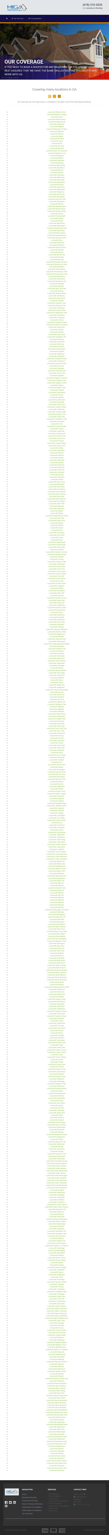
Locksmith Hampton (56, 646)
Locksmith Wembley (56, 1381)
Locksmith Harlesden (57, 656)
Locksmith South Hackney (56, 1168)
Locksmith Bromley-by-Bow (56, 264)
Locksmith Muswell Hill (56, 917)
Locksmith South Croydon (56, 1166)
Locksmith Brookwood (56, 277)
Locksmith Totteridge (57, 1294)
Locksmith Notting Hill (56, 994)
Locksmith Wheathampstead (56, 1424)
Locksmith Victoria (57, 1328)
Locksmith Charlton (56, 332)
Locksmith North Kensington (56, 970)
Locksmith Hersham (56, 697)
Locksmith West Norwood (56, 1405)
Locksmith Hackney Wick (56, 632)
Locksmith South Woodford (57, 1188)
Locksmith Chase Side (56, 334)
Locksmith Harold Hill (57, 658)
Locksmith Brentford (56, 245)
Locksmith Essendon (57, 533)
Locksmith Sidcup (56, 1147)
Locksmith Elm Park (56, 518)
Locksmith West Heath (56, 1398)
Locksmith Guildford (56, 625)
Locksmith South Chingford (57, 1163)
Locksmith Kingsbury (57, 796)
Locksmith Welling (57, 1374)
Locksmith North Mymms (56, 975)
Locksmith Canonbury (57, 308)
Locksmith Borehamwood (56, 235)
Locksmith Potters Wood (56, 1052)
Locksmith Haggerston (56, 634)
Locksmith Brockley (56, 257)
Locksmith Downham (56, 472)
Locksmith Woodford (57, 1458)
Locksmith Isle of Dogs (56, 755)
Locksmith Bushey (57, 291)
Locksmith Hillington (56, 711)
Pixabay (9, 78)
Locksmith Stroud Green (57, 1236)
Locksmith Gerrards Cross (56, 598)
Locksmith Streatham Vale (56, 1234)
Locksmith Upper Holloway (57, 1311)
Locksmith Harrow (56, 668)
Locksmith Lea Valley (57, 818)
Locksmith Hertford (56, 699)
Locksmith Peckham (56, 1019)
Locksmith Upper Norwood (57, 1313)
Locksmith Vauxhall (56, 1325)
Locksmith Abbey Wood (57, 112)
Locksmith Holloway (56, 721)
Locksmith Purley (56, 1060)
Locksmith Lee (56, 823)
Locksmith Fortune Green (56, 574)
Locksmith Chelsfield (57, 342)
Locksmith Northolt (57, 985)
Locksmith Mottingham (56, 915)
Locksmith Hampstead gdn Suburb (57, 644)
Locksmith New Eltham (56, 934)
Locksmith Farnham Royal (56, 554)
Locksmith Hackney (56, 627)
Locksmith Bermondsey (56, 209)
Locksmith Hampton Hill (57, 649)
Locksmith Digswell (56, 467)
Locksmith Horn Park (56, 731)
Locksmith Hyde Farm (57, 745)
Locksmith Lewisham (57, 828)
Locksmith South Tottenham (56, 1183)
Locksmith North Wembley (57, 977)
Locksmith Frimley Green (56, 583)
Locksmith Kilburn (56, 789)
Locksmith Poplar (56, 1045)
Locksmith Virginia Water (56, 1335)
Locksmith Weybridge (57, 1422)
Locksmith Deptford (56, 465)
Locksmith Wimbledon (56, 1439)
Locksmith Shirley (56, 1139)
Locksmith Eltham (56, 523)
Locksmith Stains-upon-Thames (57, 1207)
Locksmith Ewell (57, 540)
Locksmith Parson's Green (56, 1016)
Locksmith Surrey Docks (57, 1258)
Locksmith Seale (56, 1115)
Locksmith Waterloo (56, 1364)
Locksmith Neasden (56, 922)
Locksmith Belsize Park (57, 199)
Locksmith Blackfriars (57, 223)
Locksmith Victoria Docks (56, 1330)
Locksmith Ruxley (56, 1105)
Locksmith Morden (57, 907)
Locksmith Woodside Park (57, 1463)
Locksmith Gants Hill (56, 593)
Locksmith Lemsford (56, 825)
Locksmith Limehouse (56, 837)
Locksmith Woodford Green (56, 1461)
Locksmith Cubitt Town (56, 446)
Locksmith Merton (56, 886)
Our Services (18, 18)
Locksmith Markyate (56, 873)
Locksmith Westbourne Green (57, 1412)
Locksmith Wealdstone (56, 1369)
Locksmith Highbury (56, 707)
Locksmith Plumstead (57, 1040)
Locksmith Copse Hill (57, 417)
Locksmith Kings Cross (56, 791)
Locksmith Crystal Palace (56, 443)
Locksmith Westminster (57, 1417)
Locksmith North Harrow (57, 968)
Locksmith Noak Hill (56, 948)
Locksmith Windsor (56, 1449)
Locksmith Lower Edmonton (56, 854)
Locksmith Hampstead (56, 641)
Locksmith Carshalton (57, 315)
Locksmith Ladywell (56, 808)
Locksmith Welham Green (56, 1371)
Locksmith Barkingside (56, 165)
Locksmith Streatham (57, 1229)
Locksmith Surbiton (56, 1255)
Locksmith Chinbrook (57, 354)
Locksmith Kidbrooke (57, 786)
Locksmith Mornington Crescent (57, 910)
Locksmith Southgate (57, 1195)
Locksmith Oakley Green (57, 999)
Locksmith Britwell (57, 250)
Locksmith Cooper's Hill (56, 414)
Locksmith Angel (56, 136)
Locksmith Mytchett (56, 919)
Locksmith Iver (56, 762)
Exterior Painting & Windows (32, 1504)
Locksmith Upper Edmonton (56, 1309)
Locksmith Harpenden (57, 663)
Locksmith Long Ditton (56, 847)
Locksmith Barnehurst (57, 168)
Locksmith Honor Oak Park (57, 728)
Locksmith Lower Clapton (56, 852)
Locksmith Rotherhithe (56, 1098)
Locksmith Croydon (56, 441)
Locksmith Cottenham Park (57, 419)
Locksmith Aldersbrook (56, 122)
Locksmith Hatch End (57, 675)
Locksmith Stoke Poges (57, 1221)
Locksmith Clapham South (56, 383)
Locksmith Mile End (56, 890)
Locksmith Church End (56, 373)
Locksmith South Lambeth (56, 1178)
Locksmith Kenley (56, 767)
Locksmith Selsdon (56, 1120)
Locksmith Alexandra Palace (56, 129)
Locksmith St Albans (56, 1200)
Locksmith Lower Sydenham (56, 859)
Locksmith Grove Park (56, 622)
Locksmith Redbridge (57, 1081)
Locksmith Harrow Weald (56, 670)
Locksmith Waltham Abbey (57, 1342)
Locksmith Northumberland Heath (56, 987)
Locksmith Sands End (57, 1113)
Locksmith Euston (56, 538)
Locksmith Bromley (56, 260)
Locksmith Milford (56, 893)
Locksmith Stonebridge (56, 1224)
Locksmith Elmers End (56, 521)
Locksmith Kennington (56, 770)
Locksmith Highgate (56, 709)
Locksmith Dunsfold (56, 477)
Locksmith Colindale (56, 402)
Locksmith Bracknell (56, 243)
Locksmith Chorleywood (57, 371)
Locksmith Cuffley (56, 448)
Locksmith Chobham (56, 368)
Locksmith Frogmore (56, 586)
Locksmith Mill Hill (57, 895)
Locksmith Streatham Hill (56, 1231)
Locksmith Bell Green (57, 194)
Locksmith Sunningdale (56, 1251)
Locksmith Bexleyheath (56, 216)
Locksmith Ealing (56, 479)
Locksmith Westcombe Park (56, 1415)
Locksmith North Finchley (56, 965)
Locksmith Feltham (57, 557)
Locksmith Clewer (56, 395)
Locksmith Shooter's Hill (57, 1142)
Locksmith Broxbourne (56, 279)
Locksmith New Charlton (57, 927)
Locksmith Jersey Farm (56, 765)
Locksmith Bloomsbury (56, 233)
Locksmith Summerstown (56, 1243)
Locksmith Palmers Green (56, 1011)
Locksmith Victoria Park (56, 1333)
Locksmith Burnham (56, 284)
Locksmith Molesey (56, 905)
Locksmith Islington (56, 760)
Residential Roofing (29, 1497)
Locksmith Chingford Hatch (57, 359)
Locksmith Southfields (56, 1192)
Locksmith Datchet (57, 458)
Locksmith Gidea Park (57, 600)
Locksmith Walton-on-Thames (56, 1350)
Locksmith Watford (57, 1367)
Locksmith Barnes (56, 170)
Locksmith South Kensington (56, 1176)
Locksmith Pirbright (56, 1035)
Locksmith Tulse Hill (56, 1299)
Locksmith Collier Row (56, 405)
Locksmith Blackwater (56, 231)
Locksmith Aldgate (57, 127)
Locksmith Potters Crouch (56, 1050)
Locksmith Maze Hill (56, 881)
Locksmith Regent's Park (56, 1084)
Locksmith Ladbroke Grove (57, 806)
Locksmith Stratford (56, 1226)
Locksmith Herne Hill (56, 695)
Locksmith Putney (56, 1062)
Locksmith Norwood (56, 992)
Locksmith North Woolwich (57, 980)
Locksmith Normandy (57, 958)
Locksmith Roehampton (56, 1093)
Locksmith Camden (56, 301)
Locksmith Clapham (56, 376)
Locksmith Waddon (56, 1338)
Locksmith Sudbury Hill (56, 1241)
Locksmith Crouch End (56, 438)
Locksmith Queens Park (57, 1069)
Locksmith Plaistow (56, 1038)
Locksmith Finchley (56, 559)
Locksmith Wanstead (57, 1357)
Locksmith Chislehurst (56, 361)
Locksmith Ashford (57, 148)
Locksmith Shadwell (56, 1130)
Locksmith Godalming (57, 605)
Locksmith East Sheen (56, 501)
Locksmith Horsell (56, 738)
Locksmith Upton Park (56, 1321)
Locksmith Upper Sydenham (56, 1316)
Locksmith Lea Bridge (57, 815)
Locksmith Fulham (56, 588)
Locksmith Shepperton (56, 1137)
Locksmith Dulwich (57, 475)
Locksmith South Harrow (57, 1173)
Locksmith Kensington (56, 777)
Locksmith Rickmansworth (56, 1089)
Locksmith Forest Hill (57, 569)
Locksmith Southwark (57, 1197)
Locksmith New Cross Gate (57, 931)
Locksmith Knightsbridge (56, 803)
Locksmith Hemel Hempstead (57, 690)
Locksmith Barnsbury (57, 175)
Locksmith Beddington (56, 189)
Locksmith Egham (56, 511)
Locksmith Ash (56, 144)
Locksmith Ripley (56, 1091)
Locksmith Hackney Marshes (56, 629)
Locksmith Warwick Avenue (56, 1362)
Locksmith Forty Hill (56, 576)
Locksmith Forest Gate (56, 567)
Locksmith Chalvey (57, 330)
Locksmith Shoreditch (57, 1144)
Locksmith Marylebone (56, 878)
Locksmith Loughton (56, 849)
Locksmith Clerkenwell (56, 392)
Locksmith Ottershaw (57, 1006)
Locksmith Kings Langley (56, 794)
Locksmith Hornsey (56, 736)
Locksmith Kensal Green (57, 772)
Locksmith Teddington (56, 1275)
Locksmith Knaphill (57, 801)
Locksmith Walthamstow (56, 1347)
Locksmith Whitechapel (56, 1432)
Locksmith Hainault (57, 637)
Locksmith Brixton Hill (57, 255)
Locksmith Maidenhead (56, 866)
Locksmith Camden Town (56, 303)
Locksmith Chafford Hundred (56, 325)
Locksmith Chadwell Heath (57, 322)
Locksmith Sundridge (57, 1248)
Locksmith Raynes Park (56, 1076)
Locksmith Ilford (57, 753)
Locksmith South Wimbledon (56, 1185)
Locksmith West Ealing (56, 1391)
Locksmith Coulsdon (56, 421)
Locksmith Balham (56, 158)
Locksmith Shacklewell (56, 1127)
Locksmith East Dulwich (57, 492)
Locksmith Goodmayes (56, 610)
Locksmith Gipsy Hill (56, 603)
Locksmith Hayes (56, 680)
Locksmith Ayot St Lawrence (56, 151)
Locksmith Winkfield (56, 1451)
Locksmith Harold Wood (57, 661)
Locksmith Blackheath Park (57, 228)
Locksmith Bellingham (56, 197)
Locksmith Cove (57, 424)
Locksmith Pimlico (57, 1031)
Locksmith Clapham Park (56, 380)
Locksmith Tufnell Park (56, 1296)
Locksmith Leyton (56, 830)
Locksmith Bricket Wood (57, 247)
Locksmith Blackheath (57, 226)
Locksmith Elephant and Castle (56, 516)
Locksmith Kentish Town (57, 779)
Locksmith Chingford (56, 356)
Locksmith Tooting (57, 1287)
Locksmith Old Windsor (56, 1002)
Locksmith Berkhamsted (57, 206)
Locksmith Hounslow (57, 741)
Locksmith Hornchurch (56, 733)
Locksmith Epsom (56, 528)
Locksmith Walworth (56, 1352)
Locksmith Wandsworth (56, 1354)
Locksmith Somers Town (56, 1154)
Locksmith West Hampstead (56, 1395)
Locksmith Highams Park (56, 704)
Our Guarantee (27, 1514)
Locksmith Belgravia (56, 192)
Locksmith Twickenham (56, 1301)
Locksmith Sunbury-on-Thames (56, 1246)
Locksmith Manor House (57, 869)
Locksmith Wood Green (56, 1456)
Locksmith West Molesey (56, 1403)
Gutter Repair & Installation (32, 1510)
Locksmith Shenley (57, 1132)
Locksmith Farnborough (56, 542)
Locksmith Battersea (56, 177)
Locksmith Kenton (56, 782)
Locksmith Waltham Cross (56, 1345)
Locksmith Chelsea (56, 339)
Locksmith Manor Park (56, 871)
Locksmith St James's (56, 1202)
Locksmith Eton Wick (56, 535)
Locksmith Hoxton (56, 743)
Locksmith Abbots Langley (57, 115)
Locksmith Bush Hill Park (56, 289)
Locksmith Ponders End (57, 1043)
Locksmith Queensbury (56, 1072)
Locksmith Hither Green (56, 714)
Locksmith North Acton (56, 960)
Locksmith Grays (56, 612)
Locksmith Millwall (57, 900)
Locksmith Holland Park (56, 719)
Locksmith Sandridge (57, 1110)
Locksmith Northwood (56, 989)
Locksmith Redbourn (56, 1079)
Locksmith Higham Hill (56, 702)
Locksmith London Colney (56, 844)
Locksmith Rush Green (56, 1103)
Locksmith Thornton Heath (56, 1282)
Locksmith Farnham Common (56, 552)
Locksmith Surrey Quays (57, 1260)
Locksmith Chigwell (56, 351)
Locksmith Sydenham (57, 1270)
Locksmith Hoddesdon (56, 716)
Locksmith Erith (56, 530)
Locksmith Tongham (56, 1284)
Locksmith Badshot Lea (56, 153)
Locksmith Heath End (57, 685)
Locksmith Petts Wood (56, 1028)
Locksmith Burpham (56, 286)
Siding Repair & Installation (32, 1507)
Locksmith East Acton (57, 487)
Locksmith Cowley (57, 429)
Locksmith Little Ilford (56, 842)
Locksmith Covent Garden (56, 426)
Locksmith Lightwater (57, 835)
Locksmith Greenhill (56, 617)
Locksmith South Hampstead (56, 1171)
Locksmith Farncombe (56, 547)
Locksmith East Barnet (56, 489)
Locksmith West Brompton (57, 1383)
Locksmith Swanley (56, 1265)
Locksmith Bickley (56, 218)
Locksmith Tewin (56, 1277)
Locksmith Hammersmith (56, 639)
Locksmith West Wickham (56, 1408)
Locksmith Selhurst (56, 1118)
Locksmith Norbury (57, 956)
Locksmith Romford (56, 1096)
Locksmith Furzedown (56, 591)
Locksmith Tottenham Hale (57, 1292)
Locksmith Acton (56, 117)
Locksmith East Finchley (57, 494)
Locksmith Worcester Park (57, 1468)
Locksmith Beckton (56, 185)
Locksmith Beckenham (56, 182)
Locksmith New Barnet (56, 924)
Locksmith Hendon (57, 692)
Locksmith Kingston (56, 799)
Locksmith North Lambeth (56, 973)
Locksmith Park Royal (57, 1014)
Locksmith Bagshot (56, 156)
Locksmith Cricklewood (56, 434)
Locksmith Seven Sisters (56, 1125)
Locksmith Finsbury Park (56, 562)
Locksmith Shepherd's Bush (56, 1134)
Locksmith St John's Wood (57, 1205)
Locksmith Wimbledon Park (56, 1441)
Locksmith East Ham (56, 496)
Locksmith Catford (57, 320)
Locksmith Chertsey (56, 344)
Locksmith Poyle (56, 1055)
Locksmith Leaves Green (56, 820)
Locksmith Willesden (57, 1434)
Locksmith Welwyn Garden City (56, 1379)
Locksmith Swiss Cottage (56, 1267)
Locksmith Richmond (56, 1086)
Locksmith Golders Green (56, 608)
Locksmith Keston (56, 784)
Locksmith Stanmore (56, 1212)
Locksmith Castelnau (56, 318)
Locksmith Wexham (56, 1420)
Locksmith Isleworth (56, 757)
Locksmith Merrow (57, 883)
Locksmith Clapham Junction (56, 378)
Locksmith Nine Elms (57, 946)
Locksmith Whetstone (57, 1427)
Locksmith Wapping (56, 1359)
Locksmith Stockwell (56, 1217)
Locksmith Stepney (56, 1214)
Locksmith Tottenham (57, 1289)
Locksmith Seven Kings (56, 1122)
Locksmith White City (57, 1429)
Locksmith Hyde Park (57, 748)
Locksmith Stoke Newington (56, 1219)
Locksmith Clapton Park (56, 388)
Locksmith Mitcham (56, 902)
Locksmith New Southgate (56, 939)
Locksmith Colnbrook (57, 409)
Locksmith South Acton (56, 1156)
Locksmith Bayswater (57, 180)
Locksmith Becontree (57, 187)
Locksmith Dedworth (56, 460)
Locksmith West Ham (57, 1393)
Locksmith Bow (56, 240)
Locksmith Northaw (56, 982)
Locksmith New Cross (56, 929)
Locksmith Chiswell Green (56, 363)
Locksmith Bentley (57, 204)
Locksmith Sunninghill (57, 1253)
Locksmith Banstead (56, 160)
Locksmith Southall (57, 1190)
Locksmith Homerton (56, 724)
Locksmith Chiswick (56, 366)
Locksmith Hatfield (57, 678)
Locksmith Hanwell (57, 651)
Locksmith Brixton (56, 252)
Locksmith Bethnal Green (56, 211)
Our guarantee (36, 18)
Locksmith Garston (57, 596)
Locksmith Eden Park (57, 504)
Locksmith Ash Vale (56, 146)
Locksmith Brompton (56, 267)
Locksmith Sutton (56, 1263)
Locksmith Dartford (56, 455)
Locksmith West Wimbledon (56, 1410)
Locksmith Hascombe (57, 673)
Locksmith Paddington (56, 1009)
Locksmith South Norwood (57, 1180)
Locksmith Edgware (56, 506)
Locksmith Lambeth (56, 811)
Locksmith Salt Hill (57, 1108)
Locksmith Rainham (56, 1074)
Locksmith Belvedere (57, 201)
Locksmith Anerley (57, 134)
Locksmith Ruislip (56, 1101)
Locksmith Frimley (57, 581)
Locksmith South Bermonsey (56, 1161)
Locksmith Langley (57, 813)
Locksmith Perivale (56, 1026)
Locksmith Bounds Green (56, 238)
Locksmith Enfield (56, 525)
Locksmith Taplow (56, 1272)
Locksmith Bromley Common (56, 262)
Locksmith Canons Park (56, 310)
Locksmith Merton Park (56, 888)
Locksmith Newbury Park (56, 941)
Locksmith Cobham (56, 397)
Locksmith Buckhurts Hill (56, 281)
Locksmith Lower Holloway (57, 857)
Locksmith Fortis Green (56, 571)
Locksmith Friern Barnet (56, 579)
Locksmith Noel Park (56, 951)
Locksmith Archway (56, 139)
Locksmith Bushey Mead (56, 293)
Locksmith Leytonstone (56, 832)
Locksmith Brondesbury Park (56, 272)
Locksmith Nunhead (56, 997)
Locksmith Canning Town (56, 306)
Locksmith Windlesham (56, 1446)
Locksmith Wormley (56, 1470)
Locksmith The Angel (57, 1280)
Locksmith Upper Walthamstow (56, 1318)
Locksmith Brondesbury (56, 269)
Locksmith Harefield (56, 653)
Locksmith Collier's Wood (56, 407)
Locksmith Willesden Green (56, 1437)
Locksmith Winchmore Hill (56, 1444)
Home (24, 1494)
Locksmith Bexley (56, 214)
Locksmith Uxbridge (56, 1323)
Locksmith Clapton (57, 385)
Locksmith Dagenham (57, 450)
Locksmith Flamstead (57, 564)
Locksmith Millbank (56, 898)
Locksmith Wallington (57, 1340)
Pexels (16, 78)
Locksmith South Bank (56, 1159)
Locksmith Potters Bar (56, 1048)
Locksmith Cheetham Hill (56, 337)
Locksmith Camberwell (56, 298)
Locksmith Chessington (56, 349)
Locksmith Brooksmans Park (56, 274)
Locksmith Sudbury (56, 1238)
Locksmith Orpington (56, 1004)
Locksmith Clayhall (57, 390)
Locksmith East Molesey (56, 499)
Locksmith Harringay (56, 666)
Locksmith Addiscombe (56, 119)
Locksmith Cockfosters (56, 400)
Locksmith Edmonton (57, 509)
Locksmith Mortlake (56, 912)
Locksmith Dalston (57, 453)
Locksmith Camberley (57, 296)
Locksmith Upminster (57, 1304)
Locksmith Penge (56, 1021)
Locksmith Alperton (56, 131)
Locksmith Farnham (56, 550)
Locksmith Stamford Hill (57, 1209)
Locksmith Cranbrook (57, 431)
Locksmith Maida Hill (57, 861)
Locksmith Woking (57, 1453)
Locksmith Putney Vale (56, 1064)
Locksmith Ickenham (56, 750)
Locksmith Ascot (56, 141)
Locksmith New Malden (56, 936)
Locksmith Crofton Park (56, 436)
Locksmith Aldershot (56, 124)
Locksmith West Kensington (56, 1400)
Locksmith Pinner (56, 1033)
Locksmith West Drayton (56, 1386)
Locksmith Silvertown (57, 1149)
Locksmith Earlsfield (56, 484)
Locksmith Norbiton (56, 953)
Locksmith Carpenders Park (56, 313)
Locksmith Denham (56, 463)
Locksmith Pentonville (56, 1023)
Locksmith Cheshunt (56, 347)
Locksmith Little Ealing (56, 840)
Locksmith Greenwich (57, 620)
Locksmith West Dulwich (56, 1388)
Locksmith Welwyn (57, 1376)
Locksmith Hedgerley (57, 687)
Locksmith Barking (57, 163)
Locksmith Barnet (56, 173)
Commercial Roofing (30, 1501)
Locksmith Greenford (57, 615)
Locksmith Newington (57, 943)
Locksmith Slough (56, 1151)
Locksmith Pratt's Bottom (56, 1057)
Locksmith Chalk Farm (56, 327)
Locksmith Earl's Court (56, 482)
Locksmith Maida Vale (56, 864)
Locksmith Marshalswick (56, 876)
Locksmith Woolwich (56, 1466)
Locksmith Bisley (56, 221)
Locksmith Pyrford (57, 1067)
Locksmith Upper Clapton (56, 1306)
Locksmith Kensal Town (56, 774)
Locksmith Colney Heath (57, 412)
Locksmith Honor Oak (57, 726)
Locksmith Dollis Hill (56, 470)
